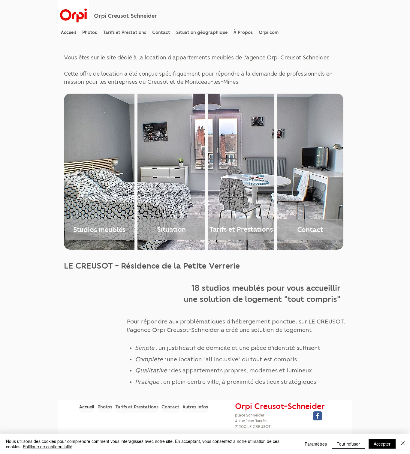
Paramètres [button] (316, 444)
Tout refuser (348, 444)
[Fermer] (402, 443)
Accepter (382, 444)
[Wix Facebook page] (317, 415)
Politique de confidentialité (47, 446)
